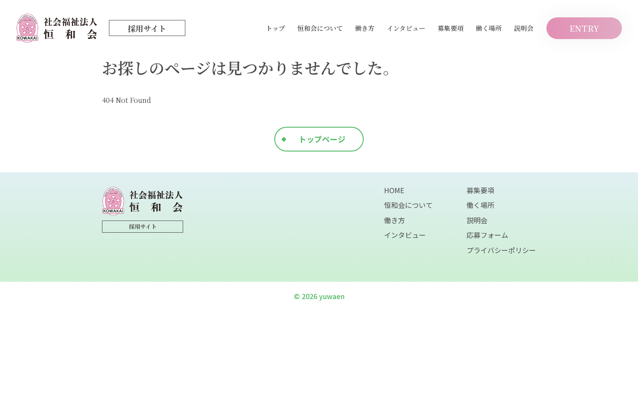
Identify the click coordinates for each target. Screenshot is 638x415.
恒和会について (320, 28)
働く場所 (489, 28)
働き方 (365, 28)
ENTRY (584, 28)
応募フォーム (487, 235)
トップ (275, 28)
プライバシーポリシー (501, 250)
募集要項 (450, 28)
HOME (394, 190)
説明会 (523, 28)
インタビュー (406, 28)
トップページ (322, 139)
